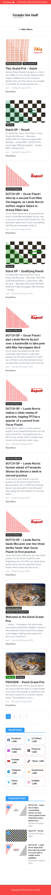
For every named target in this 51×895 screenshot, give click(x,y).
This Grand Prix (30, 63)
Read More (11, 91)
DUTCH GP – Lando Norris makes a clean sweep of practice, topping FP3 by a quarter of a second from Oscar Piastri (23, 416)
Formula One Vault (25, 15)
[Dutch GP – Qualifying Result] (25, 253)
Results (10, 125)
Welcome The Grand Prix (17, 612)
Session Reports (14, 189)
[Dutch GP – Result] (25, 111)
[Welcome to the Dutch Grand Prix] (25, 594)
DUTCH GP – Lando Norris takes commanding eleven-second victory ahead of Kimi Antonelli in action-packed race (36, 813)
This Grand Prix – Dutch (21, 68)
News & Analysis (14, 63)
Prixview (20, 677)
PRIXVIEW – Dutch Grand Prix (25, 682)
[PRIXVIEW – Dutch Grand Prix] (25, 663)
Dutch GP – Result (17, 129)
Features (10, 677)
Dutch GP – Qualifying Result (25, 271)
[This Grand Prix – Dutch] (25, 50)
